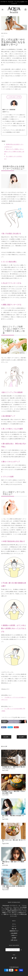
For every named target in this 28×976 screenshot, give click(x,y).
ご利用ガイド (14, 935)
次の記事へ (21, 737)
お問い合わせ (14, 940)
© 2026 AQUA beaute (13, 967)
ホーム (14, 924)
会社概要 (14, 937)
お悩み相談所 (14, 933)
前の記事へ (6, 737)
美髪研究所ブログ (14, 931)
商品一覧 (14, 928)
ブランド (14, 926)
